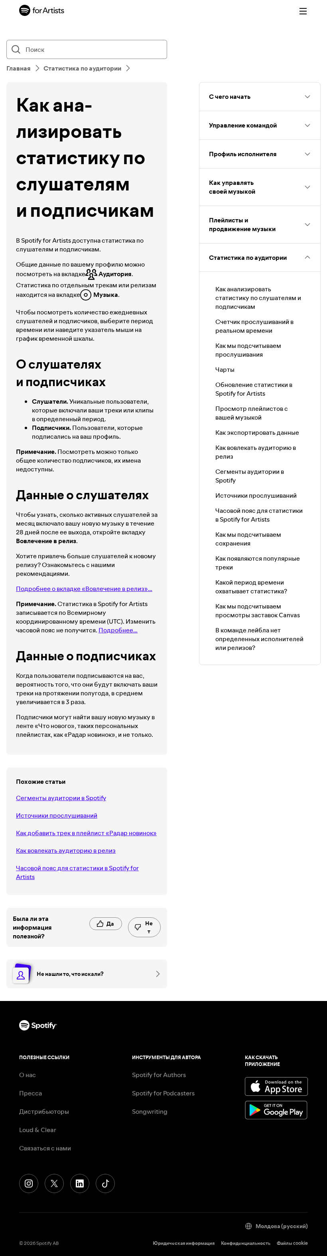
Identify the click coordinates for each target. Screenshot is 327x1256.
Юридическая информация (184, 1243)
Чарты (224, 369)
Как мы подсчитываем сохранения (248, 539)
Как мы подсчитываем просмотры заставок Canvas (257, 610)
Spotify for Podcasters (163, 1093)
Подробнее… (118, 630)
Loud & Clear (37, 1129)
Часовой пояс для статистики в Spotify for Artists (77, 872)
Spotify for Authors (159, 1074)
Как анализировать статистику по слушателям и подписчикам (258, 298)
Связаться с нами (45, 1148)
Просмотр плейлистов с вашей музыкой (251, 413)
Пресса (30, 1093)
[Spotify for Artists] (42, 11)
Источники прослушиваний (56, 815)
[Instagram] (28, 1183)
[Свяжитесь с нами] (155, 973)
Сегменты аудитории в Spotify (61, 797)
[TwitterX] (54, 1183)
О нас (27, 1074)
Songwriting (149, 1111)
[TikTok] (105, 1183)
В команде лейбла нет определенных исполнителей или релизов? (259, 639)
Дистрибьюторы (44, 1111)
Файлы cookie (292, 1243)
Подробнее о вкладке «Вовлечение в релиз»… (84, 588)
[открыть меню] (303, 11)
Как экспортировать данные (257, 432)
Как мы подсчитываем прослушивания (248, 350)
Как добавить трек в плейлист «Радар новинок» (86, 832)
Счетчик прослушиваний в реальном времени (254, 326)
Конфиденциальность (245, 1243)
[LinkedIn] (79, 1183)
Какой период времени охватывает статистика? (251, 586)
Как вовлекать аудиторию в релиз (66, 850)
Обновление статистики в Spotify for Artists (253, 389)
